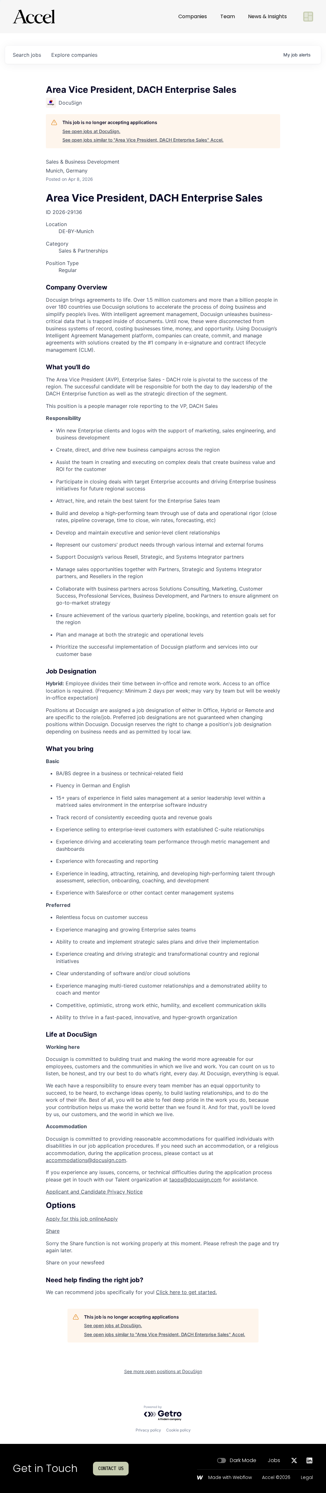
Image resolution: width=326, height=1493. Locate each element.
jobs (27, 55)
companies (74, 55)
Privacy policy (148, 1430)
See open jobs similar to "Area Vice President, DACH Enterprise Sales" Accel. (142, 140)
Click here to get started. (186, 1292)
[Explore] (308, 16)
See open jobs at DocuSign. (91, 131)
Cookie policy (178, 1430)
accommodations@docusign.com (86, 1160)
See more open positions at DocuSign (163, 1371)
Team (227, 16)
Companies (192, 16)
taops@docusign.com (195, 1179)
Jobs (274, 1460)
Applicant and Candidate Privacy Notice (94, 1191)
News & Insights (267, 16)
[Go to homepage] (34, 16)
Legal (307, 1478)
